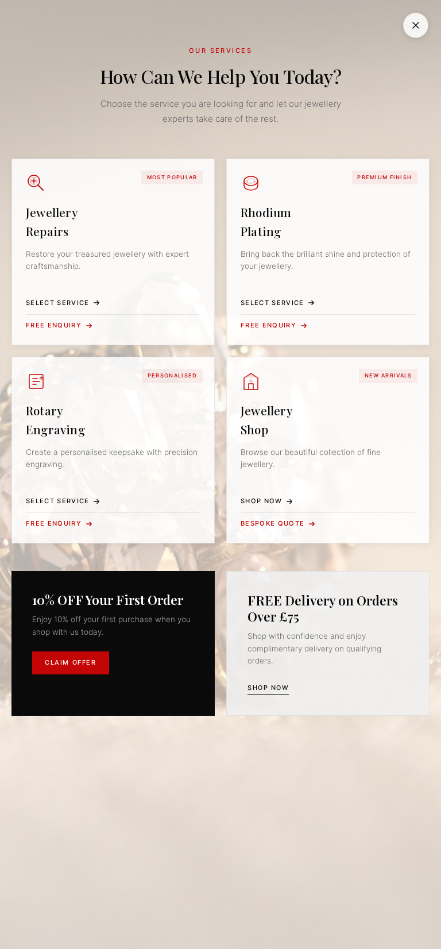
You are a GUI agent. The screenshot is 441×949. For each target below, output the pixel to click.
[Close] (415, 25)
